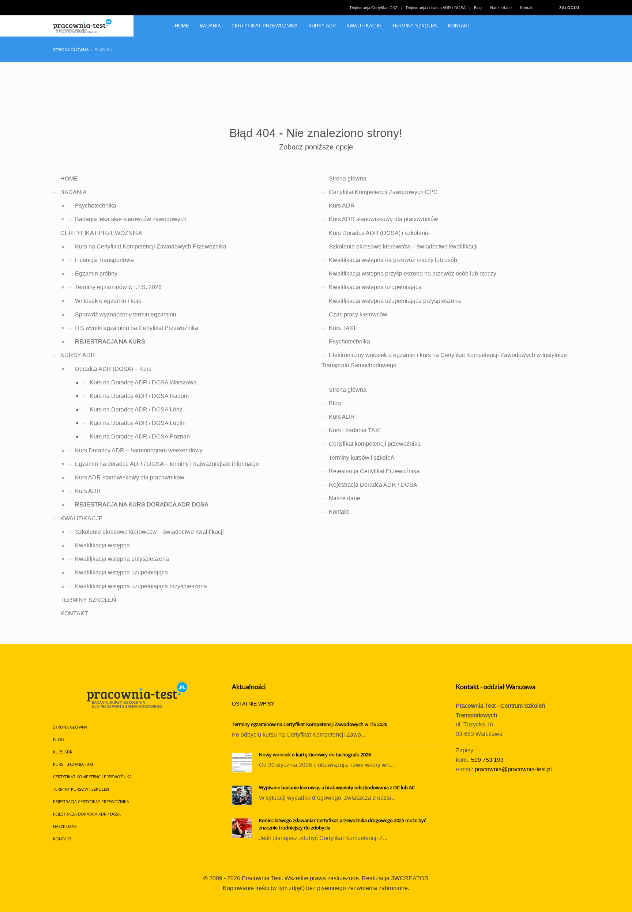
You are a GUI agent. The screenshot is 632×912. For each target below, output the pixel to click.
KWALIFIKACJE (81, 518)
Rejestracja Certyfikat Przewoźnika (374, 471)
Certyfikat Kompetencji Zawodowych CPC (383, 192)
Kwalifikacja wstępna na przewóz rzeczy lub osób (393, 260)
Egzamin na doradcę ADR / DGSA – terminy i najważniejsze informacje (167, 464)
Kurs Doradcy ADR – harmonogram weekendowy (139, 450)
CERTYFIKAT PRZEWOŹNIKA (101, 233)
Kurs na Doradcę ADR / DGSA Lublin (138, 423)
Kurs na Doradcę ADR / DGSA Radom (139, 396)
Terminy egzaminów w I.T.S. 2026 (118, 287)
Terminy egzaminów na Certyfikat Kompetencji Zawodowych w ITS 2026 (309, 724)
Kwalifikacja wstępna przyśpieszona (122, 559)
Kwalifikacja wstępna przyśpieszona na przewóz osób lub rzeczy (412, 273)
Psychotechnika (95, 205)
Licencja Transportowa (104, 260)
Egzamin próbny (96, 273)
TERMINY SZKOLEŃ (88, 600)
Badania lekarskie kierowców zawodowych (131, 219)
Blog (478, 7)
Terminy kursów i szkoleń (361, 458)
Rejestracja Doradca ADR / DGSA (373, 485)
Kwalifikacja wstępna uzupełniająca (121, 572)
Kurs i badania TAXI (355, 430)
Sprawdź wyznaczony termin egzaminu (125, 314)
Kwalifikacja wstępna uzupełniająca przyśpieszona (141, 586)
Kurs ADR (88, 491)
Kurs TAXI (342, 328)
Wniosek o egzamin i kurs (108, 301)
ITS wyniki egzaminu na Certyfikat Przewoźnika (136, 328)
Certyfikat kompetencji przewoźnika (375, 444)
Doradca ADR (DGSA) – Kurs (113, 369)
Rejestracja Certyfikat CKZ (374, 7)
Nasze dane (501, 7)
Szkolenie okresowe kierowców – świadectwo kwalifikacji (149, 532)
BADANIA (73, 192)
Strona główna (347, 178)
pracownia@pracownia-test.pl (513, 769)
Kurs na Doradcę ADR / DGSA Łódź (136, 409)
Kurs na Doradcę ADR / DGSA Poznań (140, 436)
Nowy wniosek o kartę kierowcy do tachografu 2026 (315, 754)
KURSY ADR (77, 355)
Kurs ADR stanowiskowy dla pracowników (129, 477)
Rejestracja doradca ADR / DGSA (436, 7)
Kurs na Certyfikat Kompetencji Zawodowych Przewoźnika (150, 246)
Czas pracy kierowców (358, 314)
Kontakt (527, 7)
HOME (69, 178)
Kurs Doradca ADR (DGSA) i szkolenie (379, 233)
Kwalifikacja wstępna (102, 545)
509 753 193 (487, 760)
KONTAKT (74, 613)
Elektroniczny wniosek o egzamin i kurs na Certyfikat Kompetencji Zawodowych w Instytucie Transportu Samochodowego (444, 360)
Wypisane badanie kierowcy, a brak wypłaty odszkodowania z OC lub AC (337, 787)
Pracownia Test (262, 878)
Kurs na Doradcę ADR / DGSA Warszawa (143, 382)
